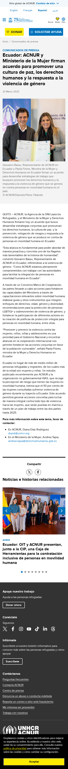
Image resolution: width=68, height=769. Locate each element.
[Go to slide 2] (26, 573)
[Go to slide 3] (29, 573)
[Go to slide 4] (33, 573)
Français (27, 10)
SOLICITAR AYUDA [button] (48, 32)
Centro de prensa (13, 691)
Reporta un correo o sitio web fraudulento (28, 702)
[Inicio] (20, 20)
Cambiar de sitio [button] (45, 3)
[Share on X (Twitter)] (29, 472)
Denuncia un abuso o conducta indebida (27, 696)
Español (42, 10)
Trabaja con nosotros (15, 713)
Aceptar (34, 761)
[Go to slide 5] (36, 573)
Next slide (61, 510)
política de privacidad (14, 748)
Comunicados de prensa (25, 41)
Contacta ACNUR (13, 685)
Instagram (21, 629)
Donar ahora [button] (13, 605)
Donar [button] (57, 22)
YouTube (29, 629)
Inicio (5, 41)
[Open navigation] (4, 20)
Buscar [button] (50, 22)
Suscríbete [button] (12, 661)
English (14, 10)
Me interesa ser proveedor (19, 707)
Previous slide (6, 510)
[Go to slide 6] (40, 573)
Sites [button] (63, 22)
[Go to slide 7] (43, 573)
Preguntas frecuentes (16, 679)
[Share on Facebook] (38, 472)
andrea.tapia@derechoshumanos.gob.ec (32, 441)
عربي (55, 10)
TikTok (37, 629)
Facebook (13, 629)
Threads (53, 629)
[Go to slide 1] (22, 573)
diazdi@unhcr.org (18, 433)
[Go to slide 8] (47, 573)
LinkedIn (45, 629)
